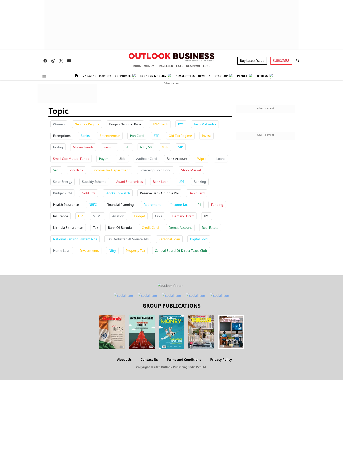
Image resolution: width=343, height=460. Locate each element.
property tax (135, 250)
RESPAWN (193, 66)
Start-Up (221, 76)
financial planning (120, 204)
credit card (150, 227)
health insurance (66, 204)
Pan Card (137, 136)
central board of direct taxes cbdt (181, 250)
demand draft (183, 216)
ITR (80, 216)
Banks (85, 136)
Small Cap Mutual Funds (71, 159)
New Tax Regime (87, 124)
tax (95, 227)
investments (89, 250)
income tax (179, 204)
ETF (156, 136)
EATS (179, 66)
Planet (242, 76)
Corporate (123, 76)
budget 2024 (62, 193)
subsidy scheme (94, 181)
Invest (206, 136)
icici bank (76, 170)
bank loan (161, 181)
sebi (56, 170)
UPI (181, 181)
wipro (201, 159)
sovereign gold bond (155, 170)
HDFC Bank (159, 124)
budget (139, 216)
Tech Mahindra (205, 124)
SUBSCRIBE (281, 60)
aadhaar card (146, 159)
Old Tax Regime (180, 136)
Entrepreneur (110, 136)
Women (59, 124)
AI (210, 76)
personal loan (169, 239)
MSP (165, 147)
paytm (104, 159)
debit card (197, 193)
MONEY (149, 66)
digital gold (199, 239)
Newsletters (185, 76)
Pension (109, 147)
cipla (158, 216)
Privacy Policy (221, 359)
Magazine (89, 76)
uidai (122, 159)
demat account (180, 227)
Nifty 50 (146, 147)
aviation (118, 216)
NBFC (93, 204)
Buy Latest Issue (252, 60)
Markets (105, 76)
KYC (181, 124)
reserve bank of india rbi (159, 193)
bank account (177, 159)
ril (199, 204)
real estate (210, 227)
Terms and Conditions (184, 359)
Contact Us (149, 359)
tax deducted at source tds (128, 239)
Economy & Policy (153, 76)
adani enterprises (129, 181)
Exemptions (62, 136)
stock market (191, 170)
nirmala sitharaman (68, 227)
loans (220, 159)
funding (217, 204)
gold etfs (88, 193)
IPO (206, 216)
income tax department (111, 170)
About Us (124, 359)
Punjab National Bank (125, 124)
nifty (112, 250)
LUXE (206, 66)
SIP (180, 147)
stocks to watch (117, 193)
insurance (60, 216)
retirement (152, 204)
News (201, 76)
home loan (61, 250)
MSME (97, 216)
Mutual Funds (83, 147)
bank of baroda (120, 227)
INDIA (137, 66)
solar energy (62, 181)
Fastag (58, 147)
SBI (127, 147)
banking (200, 181)
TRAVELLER (165, 66)
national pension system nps (75, 239)
